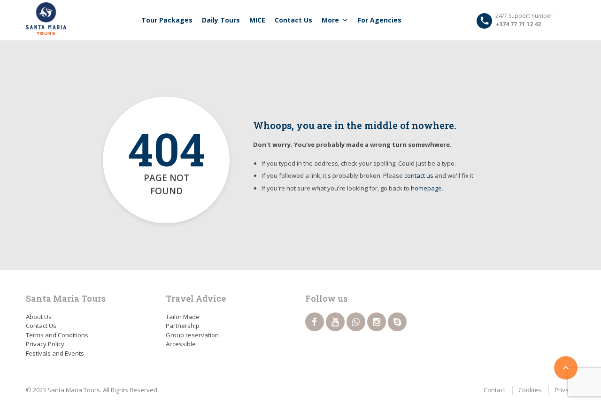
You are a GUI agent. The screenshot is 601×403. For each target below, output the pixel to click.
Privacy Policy (45, 344)
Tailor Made (183, 316)
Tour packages (167, 19)
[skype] (397, 321)
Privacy (565, 390)
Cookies (529, 390)
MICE (257, 19)
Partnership (183, 325)
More (330, 19)
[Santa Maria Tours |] (46, 18)
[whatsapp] (356, 321)
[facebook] (314, 321)
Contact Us (293, 19)
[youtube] (335, 321)
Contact (494, 390)
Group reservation (192, 335)
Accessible (181, 344)
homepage (426, 188)
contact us (418, 175)
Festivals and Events (55, 353)
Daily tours (221, 19)
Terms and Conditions (57, 335)
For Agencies (379, 19)
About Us (39, 316)
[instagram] (376, 321)
